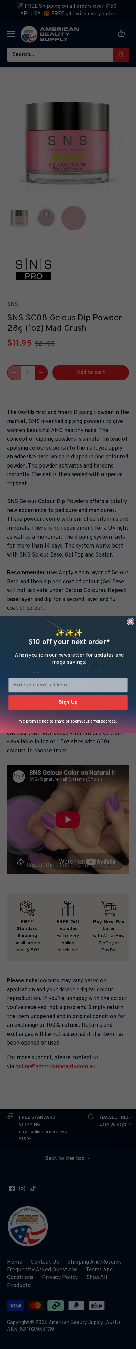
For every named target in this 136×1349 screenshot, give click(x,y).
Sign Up (68, 702)
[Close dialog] (131, 621)
